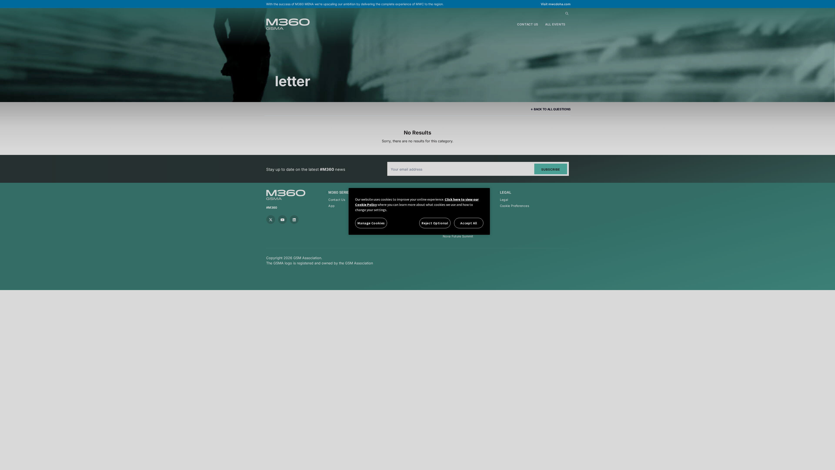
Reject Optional (435, 223)
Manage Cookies (371, 223)
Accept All (468, 223)
